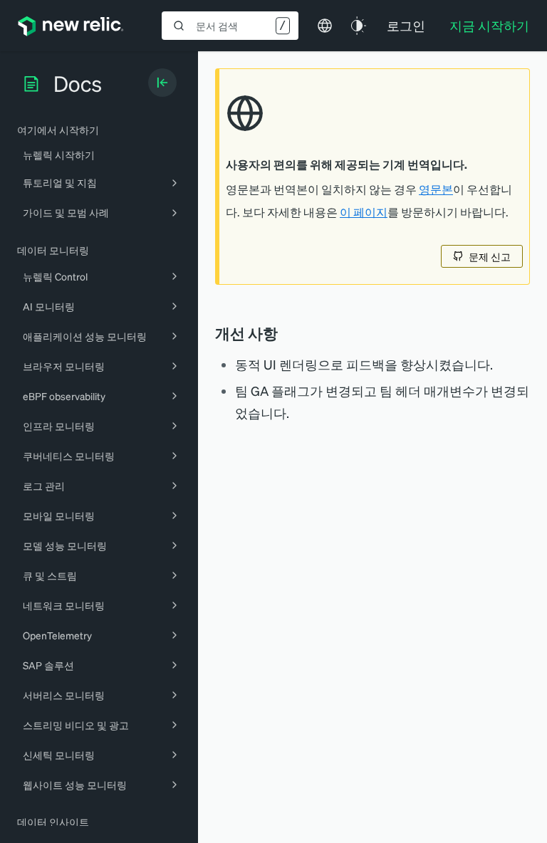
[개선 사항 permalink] (285, 333)
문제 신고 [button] (490, 256)
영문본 (436, 189)
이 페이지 (363, 212)
